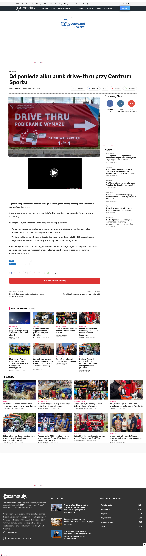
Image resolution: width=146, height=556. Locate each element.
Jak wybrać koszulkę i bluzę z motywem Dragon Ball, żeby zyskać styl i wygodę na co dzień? (121, 158)
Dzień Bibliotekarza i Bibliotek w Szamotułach (66, 360)
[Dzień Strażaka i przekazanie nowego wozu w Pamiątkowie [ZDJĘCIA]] (91, 422)
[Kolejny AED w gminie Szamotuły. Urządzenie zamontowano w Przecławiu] (89, 318)
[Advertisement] (73, 46)
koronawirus (18, 261)
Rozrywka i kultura (61, 326)
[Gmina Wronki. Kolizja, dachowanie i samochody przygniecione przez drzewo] (19, 390)
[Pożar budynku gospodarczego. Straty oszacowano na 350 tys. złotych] (19, 318)
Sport (10, 356)
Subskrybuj (131, 101)
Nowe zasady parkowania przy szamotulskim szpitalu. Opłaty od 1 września (121, 197)
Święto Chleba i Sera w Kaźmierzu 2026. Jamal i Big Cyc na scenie (79, 521)
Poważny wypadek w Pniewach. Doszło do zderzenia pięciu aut (119, 209)
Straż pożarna (13, 326)
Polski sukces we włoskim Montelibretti (81, 294)
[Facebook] (123, 4)
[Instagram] (126, 4)
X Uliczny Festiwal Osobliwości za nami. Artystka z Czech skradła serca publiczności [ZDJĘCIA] (89, 363)
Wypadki (108, 206)
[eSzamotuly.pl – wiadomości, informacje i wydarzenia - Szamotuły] (25, 8)
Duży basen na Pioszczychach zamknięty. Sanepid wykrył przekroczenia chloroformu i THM (120, 171)
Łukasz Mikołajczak (14, 337)
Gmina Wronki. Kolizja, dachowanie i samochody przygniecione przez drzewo (19, 405)
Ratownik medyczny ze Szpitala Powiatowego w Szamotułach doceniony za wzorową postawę (43, 362)
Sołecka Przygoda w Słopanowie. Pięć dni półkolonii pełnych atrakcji (54, 405)
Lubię (110, 101)
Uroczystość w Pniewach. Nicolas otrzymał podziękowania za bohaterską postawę (126, 438)
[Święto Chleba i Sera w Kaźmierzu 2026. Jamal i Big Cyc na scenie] (56, 522)
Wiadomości (13, 71)
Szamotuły (28, 261)
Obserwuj (120, 101)
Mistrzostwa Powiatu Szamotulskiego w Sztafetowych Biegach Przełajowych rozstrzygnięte (18, 363)
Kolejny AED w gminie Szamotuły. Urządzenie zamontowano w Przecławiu (88, 331)
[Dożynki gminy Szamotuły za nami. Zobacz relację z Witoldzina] (66, 318)
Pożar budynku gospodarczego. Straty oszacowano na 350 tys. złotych (19, 331)
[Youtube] (129, 4)
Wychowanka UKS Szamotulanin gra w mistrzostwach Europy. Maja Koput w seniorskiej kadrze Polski (53, 438)
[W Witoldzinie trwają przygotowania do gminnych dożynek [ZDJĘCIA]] (43, 318)
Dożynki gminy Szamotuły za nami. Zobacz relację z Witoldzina (66, 330)
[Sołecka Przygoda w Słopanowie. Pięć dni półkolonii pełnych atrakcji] (55, 390)
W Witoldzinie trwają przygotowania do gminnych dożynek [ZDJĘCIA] (41, 331)
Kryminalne (109, 217)
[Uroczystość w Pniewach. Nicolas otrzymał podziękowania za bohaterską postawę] (127, 422)
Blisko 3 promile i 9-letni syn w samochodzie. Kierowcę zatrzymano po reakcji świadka (119, 222)
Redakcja (17, 88)
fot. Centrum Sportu (23, 264)
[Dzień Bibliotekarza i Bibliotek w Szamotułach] (66, 349)
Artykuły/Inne (110, 153)
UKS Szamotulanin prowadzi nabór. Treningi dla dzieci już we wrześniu (121, 184)
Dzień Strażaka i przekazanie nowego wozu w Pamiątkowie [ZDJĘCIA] (89, 437)
